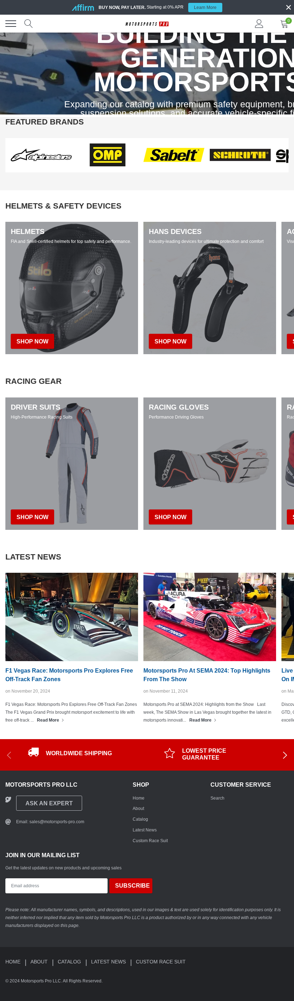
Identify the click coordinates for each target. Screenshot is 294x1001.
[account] (259, 23)
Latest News (145, 829)
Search (217, 798)
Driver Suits (35, 407)
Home (138, 798)
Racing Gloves (179, 407)
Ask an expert (49, 803)
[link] (41, 155)
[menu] (10, 23)
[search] (28, 24)
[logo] (147, 24)
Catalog (140, 819)
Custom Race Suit (150, 840)
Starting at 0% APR (158, 7)
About (138, 808)
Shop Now (32, 517)
